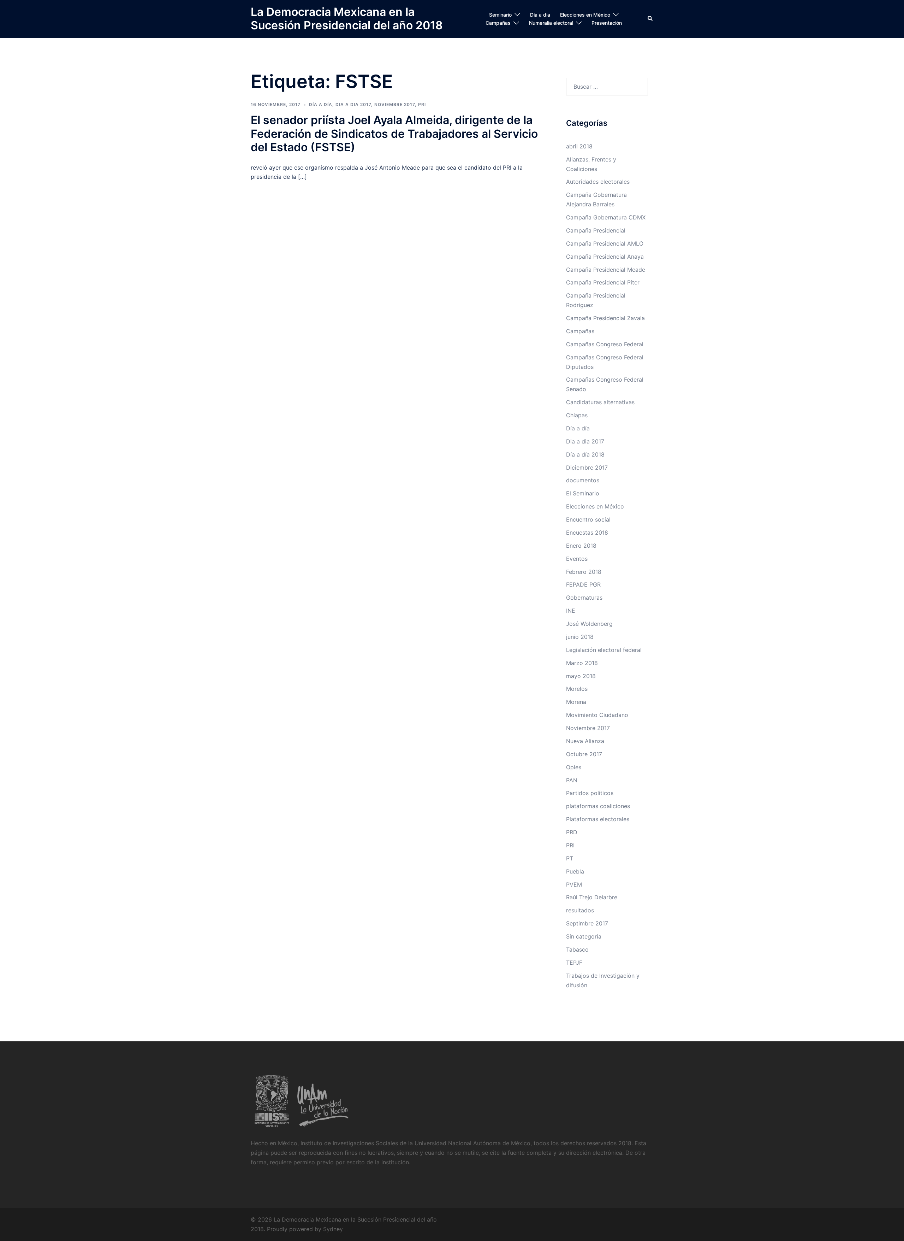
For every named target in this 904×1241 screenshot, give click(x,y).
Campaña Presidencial (595, 230)
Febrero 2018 (583, 571)
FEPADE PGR (583, 584)
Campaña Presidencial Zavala (605, 318)
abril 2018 (579, 146)
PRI (422, 104)
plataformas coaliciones (598, 806)
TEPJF (574, 962)
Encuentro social (588, 519)
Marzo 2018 (582, 662)
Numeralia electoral (551, 23)
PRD (571, 832)
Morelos (577, 688)
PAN (571, 780)
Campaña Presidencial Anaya (605, 256)
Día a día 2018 (585, 454)
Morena (576, 701)
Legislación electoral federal (604, 649)
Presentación (606, 23)
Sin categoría (583, 936)
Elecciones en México (585, 15)
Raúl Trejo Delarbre (591, 897)
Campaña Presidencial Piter (603, 282)
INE (570, 610)
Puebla (575, 871)
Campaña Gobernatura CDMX (606, 217)
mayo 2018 (581, 676)
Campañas (498, 23)
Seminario (500, 15)
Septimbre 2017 (587, 923)
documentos (582, 480)
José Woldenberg (589, 623)
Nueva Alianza (585, 741)
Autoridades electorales (598, 181)
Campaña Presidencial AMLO (604, 243)
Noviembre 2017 (394, 104)
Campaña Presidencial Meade (605, 269)
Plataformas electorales (597, 819)
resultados (580, 910)
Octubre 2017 (584, 754)
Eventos (577, 558)
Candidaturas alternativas (600, 402)
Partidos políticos (589, 792)
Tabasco (577, 949)
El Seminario (582, 493)
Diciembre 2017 (587, 467)
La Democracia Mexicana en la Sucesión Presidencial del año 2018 (347, 18)
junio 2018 (580, 636)
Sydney (333, 1229)
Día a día (540, 15)
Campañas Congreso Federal (604, 344)
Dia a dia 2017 (353, 104)
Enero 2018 (581, 545)
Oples (573, 767)
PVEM (574, 884)
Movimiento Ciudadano (597, 714)
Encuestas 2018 (587, 532)
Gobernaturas (584, 597)
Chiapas (577, 415)
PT (569, 858)
